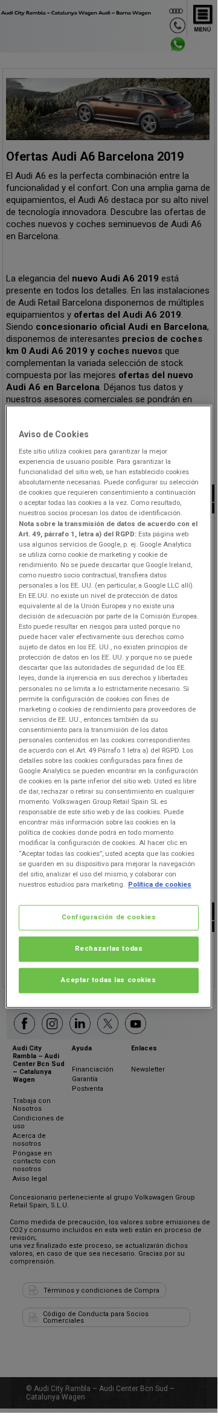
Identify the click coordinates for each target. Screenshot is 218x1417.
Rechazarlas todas (109, 948)
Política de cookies (159, 884)
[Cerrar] (195, 419)
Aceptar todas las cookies (108, 979)
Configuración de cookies (109, 917)
